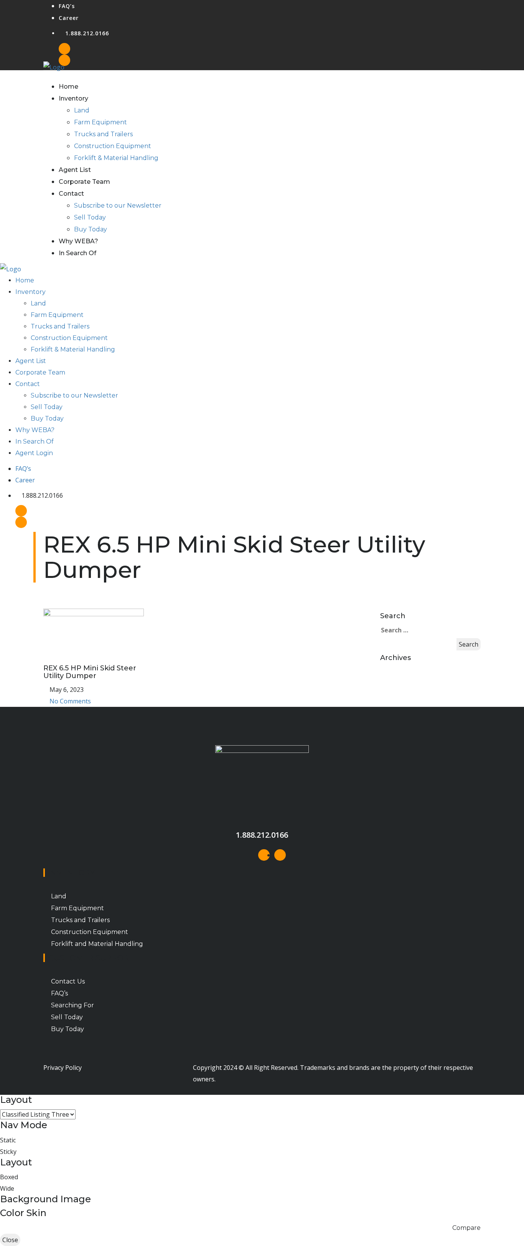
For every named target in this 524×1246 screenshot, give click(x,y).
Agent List (75, 169)
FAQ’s (67, 6)
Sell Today (90, 217)
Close (10, 1240)
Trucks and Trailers (103, 134)
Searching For (72, 1005)
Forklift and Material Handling (97, 943)
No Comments (69, 701)
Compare (466, 1227)
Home (68, 86)
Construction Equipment (112, 146)
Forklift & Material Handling (116, 158)
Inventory (73, 98)
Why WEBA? (78, 241)
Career (69, 17)
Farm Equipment (100, 122)
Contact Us (68, 981)
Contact (71, 193)
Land (81, 110)
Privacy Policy (62, 1067)
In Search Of (77, 253)
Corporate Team (84, 181)
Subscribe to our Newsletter (117, 205)
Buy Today (90, 229)
